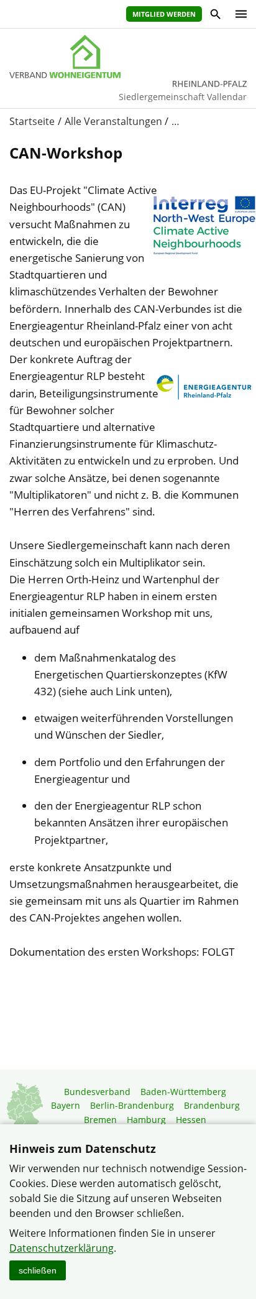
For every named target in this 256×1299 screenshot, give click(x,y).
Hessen (191, 1120)
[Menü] (238, 14)
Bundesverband (97, 1092)
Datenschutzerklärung (61, 1248)
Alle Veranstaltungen (113, 121)
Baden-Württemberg (183, 1092)
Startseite (32, 121)
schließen (38, 1270)
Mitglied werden (164, 14)
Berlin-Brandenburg (132, 1105)
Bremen (100, 1120)
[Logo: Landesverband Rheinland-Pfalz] (128, 56)
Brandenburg (212, 1105)
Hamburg (146, 1120)
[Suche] (214, 15)
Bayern (65, 1105)
